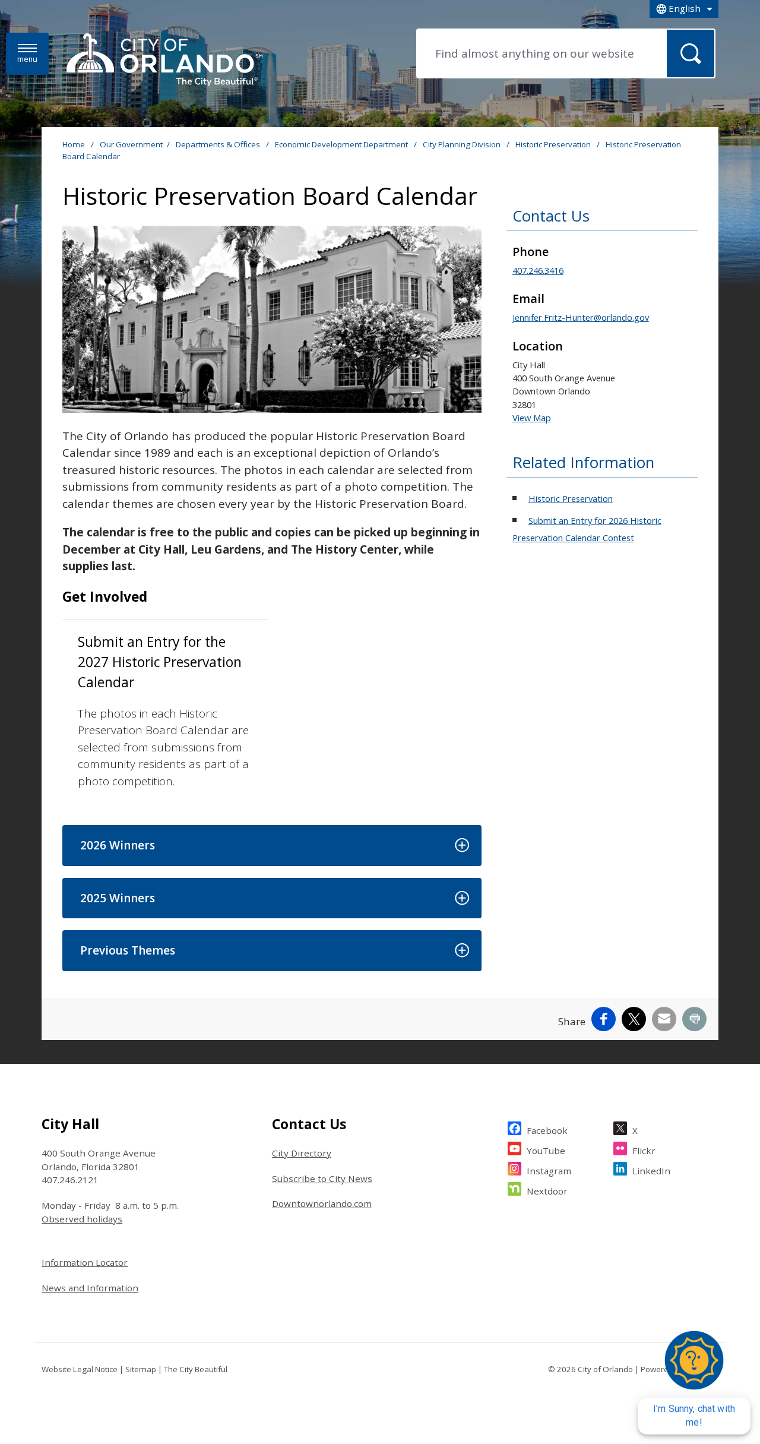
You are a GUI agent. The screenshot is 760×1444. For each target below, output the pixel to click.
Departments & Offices (219, 144)
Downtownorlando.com (322, 1203)
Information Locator (85, 1262)
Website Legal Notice (80, 1369)
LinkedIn (651, 1171)
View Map (531, 418)
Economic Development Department (342, 144)
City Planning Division (462, 144)
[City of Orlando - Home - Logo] (164, 60)
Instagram (549, 1171)
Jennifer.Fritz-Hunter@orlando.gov (580, 317)
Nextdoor (547, 1191)
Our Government (131, 144)
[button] (271, 845)
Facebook (547, 1130)
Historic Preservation (554, 144)
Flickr (644, 1151)
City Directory (301, 1153)
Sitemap (140, 1369)
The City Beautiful (195, 1369)
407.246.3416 (537, 270)
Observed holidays (82, 1219)
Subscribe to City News (322, 1178)
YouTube (546, 1151)
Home (73, 144)
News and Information (90, 1288)
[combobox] (684, 9)
